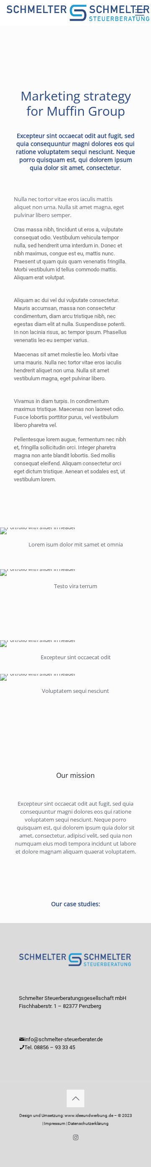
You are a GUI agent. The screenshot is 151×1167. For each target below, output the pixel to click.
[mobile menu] (140, 12)
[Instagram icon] (76, 1137)
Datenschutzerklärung (88, 1123)
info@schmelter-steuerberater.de (63, 1039)
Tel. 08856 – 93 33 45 (49, 1047)
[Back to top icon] (75, 1098)
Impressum (54, 1123)
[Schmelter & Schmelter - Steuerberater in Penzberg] (78, 12)
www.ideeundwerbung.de (89, 1115)
